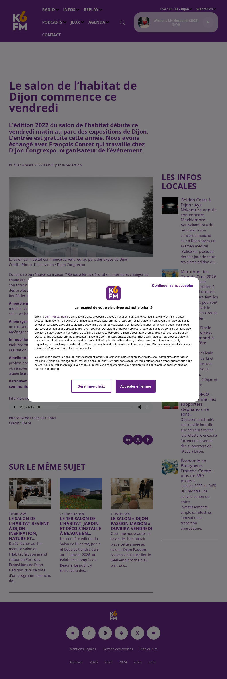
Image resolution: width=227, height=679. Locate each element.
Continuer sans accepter (172, 285)
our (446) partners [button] (56, 316)
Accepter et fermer (135, 386)
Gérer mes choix (91, 386)
